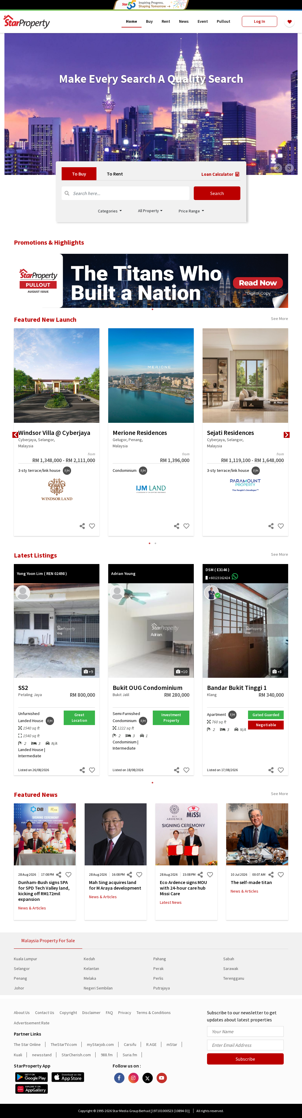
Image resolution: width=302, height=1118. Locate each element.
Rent (166, 21)
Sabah (228, 958)
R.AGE (151, 1044)
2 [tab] (155, 543)
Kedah (89, 958)
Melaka (90, 978)
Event (203, 21)
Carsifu (130, 1044)
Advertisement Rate (32, 1023)
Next (287, 435)
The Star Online (27, 1044)
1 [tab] (152, 309)
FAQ (109, 1012)
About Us (22, 1012)
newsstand (42, 1054)
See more (279, 318)
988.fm (107, 1054)
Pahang (159, 958)
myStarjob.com (100, 1044)
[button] (150, 211)
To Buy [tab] (79, 174)
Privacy (124, 1012)
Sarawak (230, 968)
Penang (20, 978)
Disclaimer (91, 1012)
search (217, 193)
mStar (172, 1044)
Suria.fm (130, 1054)
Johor (19, 988)
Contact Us (44, 1012)
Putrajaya (161, 988)
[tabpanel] (151, 104)
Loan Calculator (217, 174)
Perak (158, 968)
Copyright (68, 1012)
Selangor (22, 968)
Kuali (18, 1054)
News (184, 21)
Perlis (158, 978)
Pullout (223, 21)
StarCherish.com (76, 1054)
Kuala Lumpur (25, 958)
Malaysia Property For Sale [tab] (48, 940)
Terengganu (233, 978)
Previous (15, 435)
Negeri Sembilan (98, 988)
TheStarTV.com (64, 1044)
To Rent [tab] (115, 174)
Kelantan (91, 968)
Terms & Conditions (154, 1012)
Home (131, 21)
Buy (149, 21)
